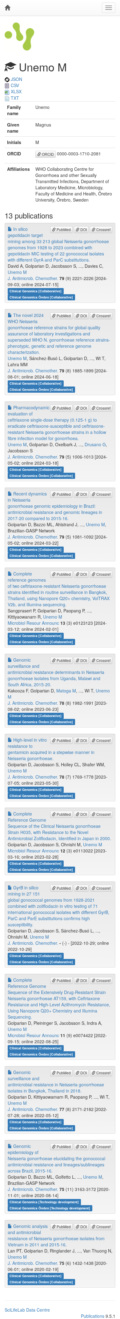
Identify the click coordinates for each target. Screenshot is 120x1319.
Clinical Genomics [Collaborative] (36, 291)
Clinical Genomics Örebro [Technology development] (50, 1208)
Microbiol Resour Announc (33, 623)
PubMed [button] (63, 229)
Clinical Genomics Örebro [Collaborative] (41, 297)
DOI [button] (83, 229)
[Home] (7, 7)
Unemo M (17, 272)
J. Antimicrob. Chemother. (33, 278)
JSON (16, 79)
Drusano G (95, 444)
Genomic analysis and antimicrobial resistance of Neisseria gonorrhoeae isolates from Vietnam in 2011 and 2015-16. (56, 1235)
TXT (14, 98)
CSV (14, 85)
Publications (92, 1316)
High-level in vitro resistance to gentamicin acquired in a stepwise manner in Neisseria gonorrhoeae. (51, 749)
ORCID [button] (47, 154)
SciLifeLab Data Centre (27, 1310)
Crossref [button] (102, 229)
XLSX (16, 91)
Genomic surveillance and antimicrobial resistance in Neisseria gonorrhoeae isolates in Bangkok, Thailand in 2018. (56, 1081)
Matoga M (66, 691)
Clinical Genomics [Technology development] (44, 1202)
